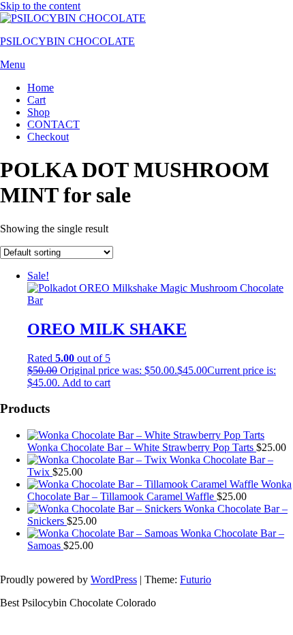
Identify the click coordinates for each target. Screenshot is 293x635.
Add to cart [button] (86, 382)
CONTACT (53, 124)
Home (40, 87)
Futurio (195, 579)
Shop (38, 112)
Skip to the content (40, 6)
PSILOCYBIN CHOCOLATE (67, 41)
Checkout (48, 136)
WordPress (114, 579)
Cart (36, 100)
